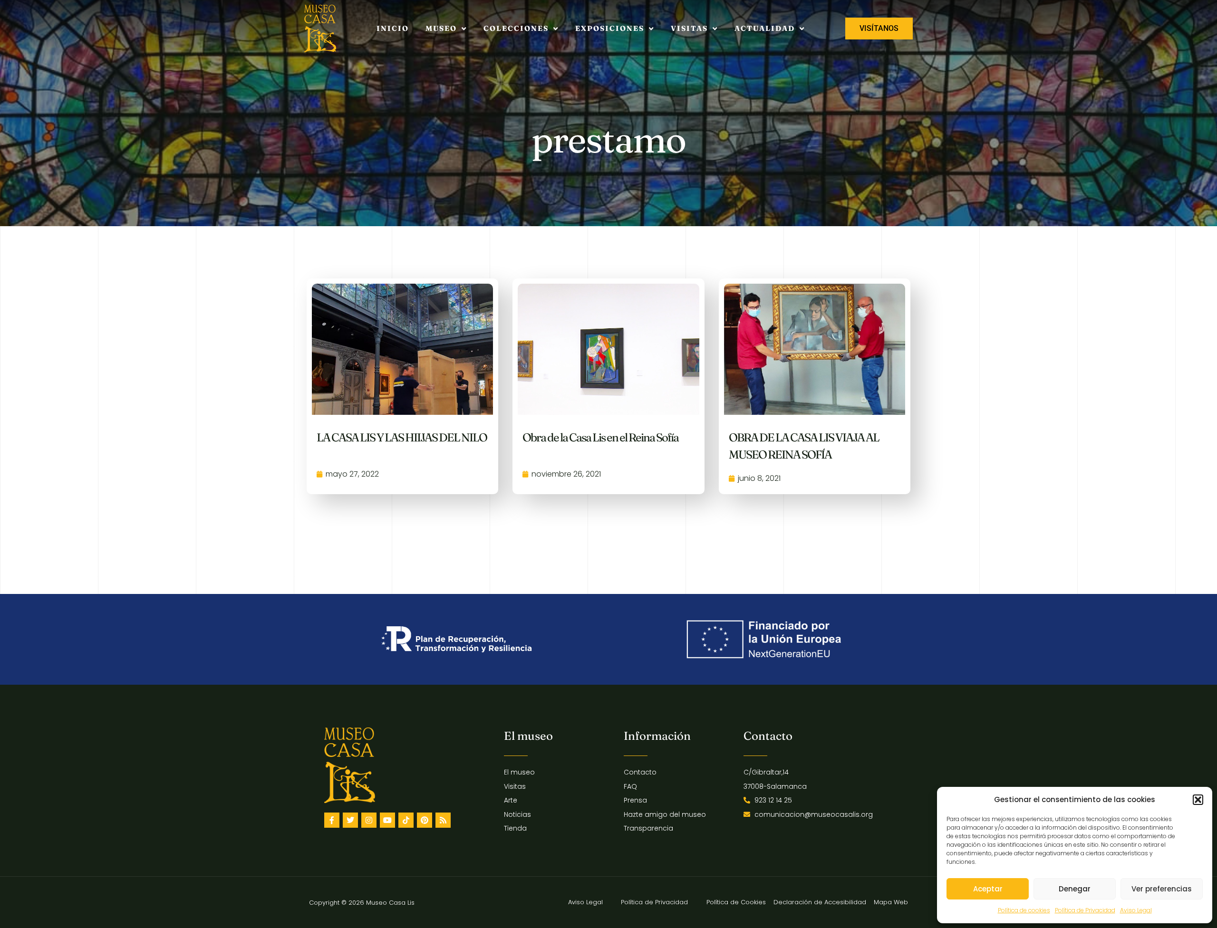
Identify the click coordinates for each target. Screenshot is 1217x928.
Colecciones (516, 28)
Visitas (689, 28)
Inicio (393, 28)
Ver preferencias (1161, 889)
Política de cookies (1024, 910)
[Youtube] (387, 820)
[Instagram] (369, 820)
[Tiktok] (406, 820)
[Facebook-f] (331, 820)
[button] (1198, 799)
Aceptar (988, 889)
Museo (441, 28)
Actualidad (764, 28)
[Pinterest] (424, 820)
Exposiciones (609, 28)
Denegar (1075, 889)
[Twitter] (350, 820)
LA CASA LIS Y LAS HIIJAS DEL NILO (402, 437)
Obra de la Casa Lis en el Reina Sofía (600, 437)
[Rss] (443, 820)
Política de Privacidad (1085, 910)
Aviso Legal (1136, 910)
